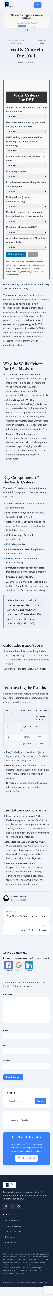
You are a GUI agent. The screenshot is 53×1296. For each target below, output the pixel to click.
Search (40, 1101)
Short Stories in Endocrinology (20, 165)
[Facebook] (5, 1206)
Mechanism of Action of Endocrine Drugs (25, 35)
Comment (8, 994)
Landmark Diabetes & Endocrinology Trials (25, 46)
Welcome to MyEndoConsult (19, 127)
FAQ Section (12, 149)
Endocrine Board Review (17, 93)
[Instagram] (18, 1206)
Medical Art (12, 171)
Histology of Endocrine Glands (20, 98)
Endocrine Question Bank (18, 87)
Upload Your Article (15, 199)
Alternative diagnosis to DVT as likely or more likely (26, 240)
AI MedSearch (13, 109)
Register (11, 183)
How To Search (14, 132)
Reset (33, 254)
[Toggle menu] (47, 5)
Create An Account (13, 1231)
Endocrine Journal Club (17, 71)
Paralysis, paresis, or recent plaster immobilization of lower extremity (25, 214)
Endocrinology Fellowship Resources (23, 104)
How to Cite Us (13, 138)
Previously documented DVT (21, 227)
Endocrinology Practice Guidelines (22, 60)
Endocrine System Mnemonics (20, 65)
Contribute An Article (16, 160)
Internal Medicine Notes (17, 115)
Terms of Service (13, 1226)
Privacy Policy (11, 1220)
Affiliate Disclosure (15, 154)
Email (6, 1045)
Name (6, 1030)
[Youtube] (12, 1206)
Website (6, 1060)
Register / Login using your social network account (26, 958)
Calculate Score (16, 254)
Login (9, 188)
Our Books (11, 82)
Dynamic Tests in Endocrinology (21, 76)
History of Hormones (16, 41)
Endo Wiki (11, 30)
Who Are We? (11, 1242)
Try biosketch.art (26, 1158)
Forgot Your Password (17, 194)
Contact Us (10, 1237)
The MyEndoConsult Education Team (23, 143)
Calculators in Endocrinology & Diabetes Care (25, 53)
